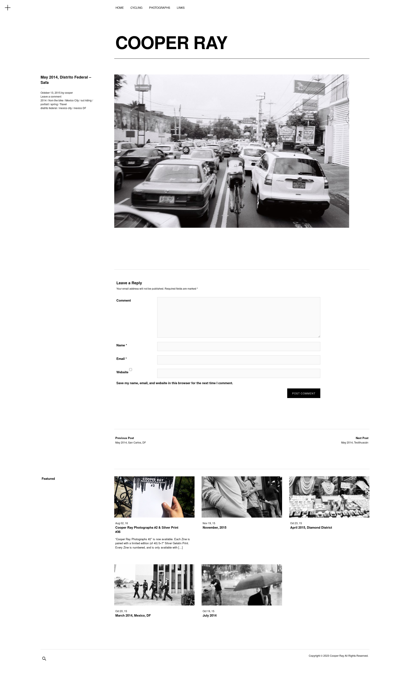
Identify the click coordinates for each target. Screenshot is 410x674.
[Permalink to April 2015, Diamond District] (329, 516)
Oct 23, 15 (296, 523)
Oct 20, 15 (121, 611)
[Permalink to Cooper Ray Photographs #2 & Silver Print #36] (154, 516)
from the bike (55, 100)
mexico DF (80, 108)
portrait (45, 104)
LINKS (181, 8)
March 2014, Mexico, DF (133, 615)
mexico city (65, 108)
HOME (120, 8)
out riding (86, 100)
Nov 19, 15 (209, 523)
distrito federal (49, 108)
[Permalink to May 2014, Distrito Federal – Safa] (231, 226)
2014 (44, 100)
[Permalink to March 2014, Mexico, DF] (154, 604)
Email (121, 358)
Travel (63, 104)
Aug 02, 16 (121, 523)
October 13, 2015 (51, 92)
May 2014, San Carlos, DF (130, 440)
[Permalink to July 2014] (242, 604)
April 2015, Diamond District (311, 527)
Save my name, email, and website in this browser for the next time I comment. (174, 383)
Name (121, 345)
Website (122, 372)
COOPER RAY (171, 42)
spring (54, 104)
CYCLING (136, 8)
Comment (123, 300)
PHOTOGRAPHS (159, 8)
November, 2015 (214, 527)
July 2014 (210, 615)
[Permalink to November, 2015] (242, 516)
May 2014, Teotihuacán (354, 440)
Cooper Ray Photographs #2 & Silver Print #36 (146, 529)
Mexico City (72, 100)
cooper (69, 92)
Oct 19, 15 (208, 611)
